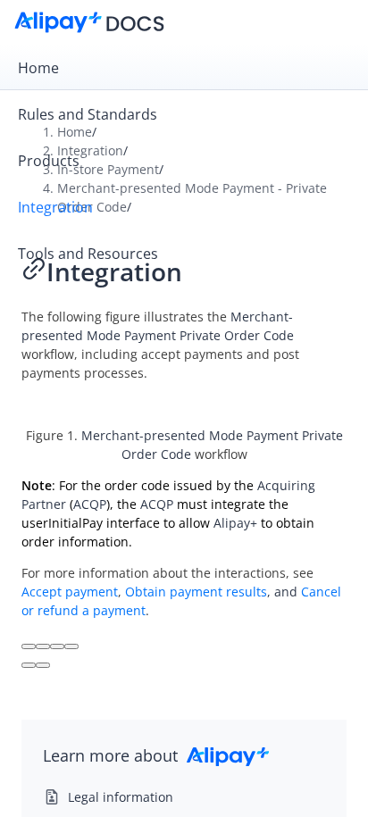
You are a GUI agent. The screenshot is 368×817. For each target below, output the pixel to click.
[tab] (184, 68)
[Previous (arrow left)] (28, 665)
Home (38, 68)
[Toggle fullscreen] (57, 646)
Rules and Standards (87, 114)
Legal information (120, 796)
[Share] (43, 646)
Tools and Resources (88, 253)
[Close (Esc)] (28, 646)
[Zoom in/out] (71, 646)
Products (48, 161)
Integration (55, 207)
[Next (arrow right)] (43, 665)
